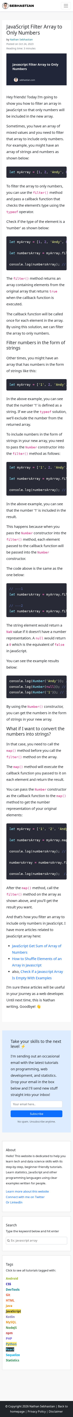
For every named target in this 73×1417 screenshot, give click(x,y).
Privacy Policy (37, 1411)
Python (11, 1344)
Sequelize (13, 1355)
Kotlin (10, 1317)
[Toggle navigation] (66, 5)
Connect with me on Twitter (25, 1197)
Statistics (12, 1360)
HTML (10, 1300)
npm (9, 1333)
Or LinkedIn (14, 1202)
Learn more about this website (27, 1191)
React (10, 1349)
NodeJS (11, 1328)
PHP (9, 1338)
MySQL (11, 1322)
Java (9, 1306)
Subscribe (36, 1114)
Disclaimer (56, 1411)
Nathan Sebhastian (21, 39)
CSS (8, 1284)
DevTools (12, 1289)
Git (8, 1295)
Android (12, 1278)
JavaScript (13, 1311)
